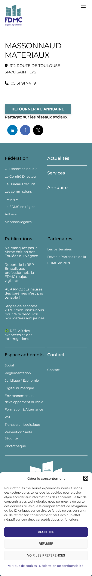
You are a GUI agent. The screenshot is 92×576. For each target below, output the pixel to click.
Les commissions (18, 191)
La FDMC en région (20, 207)
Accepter (46, 532)
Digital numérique (19, 388)
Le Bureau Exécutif (20, 184)
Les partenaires (59, 249)
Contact (55, 354)
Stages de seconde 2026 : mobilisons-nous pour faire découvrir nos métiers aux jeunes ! (25, 314)
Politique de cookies (22, 566)
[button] (85, 478)
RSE (8, 417)
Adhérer (11, 214)
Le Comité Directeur (21, 176)
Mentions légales (18, 222)
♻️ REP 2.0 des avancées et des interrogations (18, 335)
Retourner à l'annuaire (38, 109)
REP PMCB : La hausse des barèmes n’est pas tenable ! (24, 293)
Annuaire (57, 187)
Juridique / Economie (22, 380)
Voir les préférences (46, 555)
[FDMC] (13, 24)
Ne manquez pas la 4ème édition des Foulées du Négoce (21, 252)
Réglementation (18, 373)
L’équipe (11, 199)
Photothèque (15, 446)
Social (9, 365)
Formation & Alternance (24, 409)
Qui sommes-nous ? (21, 169)
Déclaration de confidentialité (61, 566)
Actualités (58, 158)
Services (56, 173)
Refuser (46, 543)
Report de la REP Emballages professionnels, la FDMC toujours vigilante (19, 273)
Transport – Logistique (22, 425)
